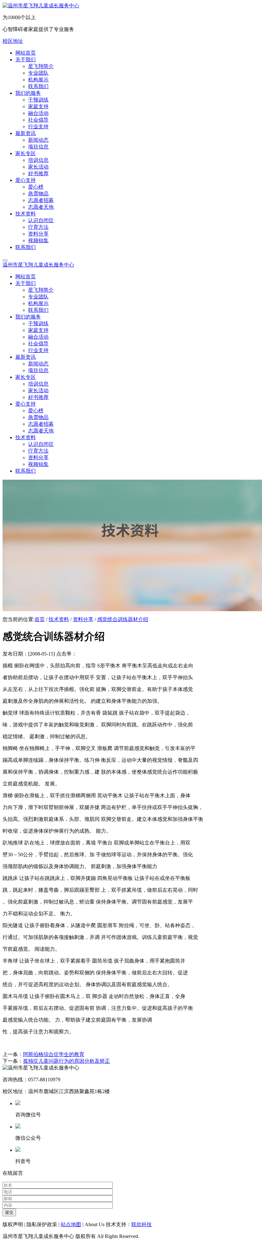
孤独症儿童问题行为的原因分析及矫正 (66, 1061)
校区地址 (13, 41)
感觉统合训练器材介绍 (122, 619)
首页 (40, 619)
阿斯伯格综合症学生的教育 (53, 1054)
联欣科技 (141, 1224)
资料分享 (83, 619)
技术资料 (59, 619)
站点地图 (71, 1224)
